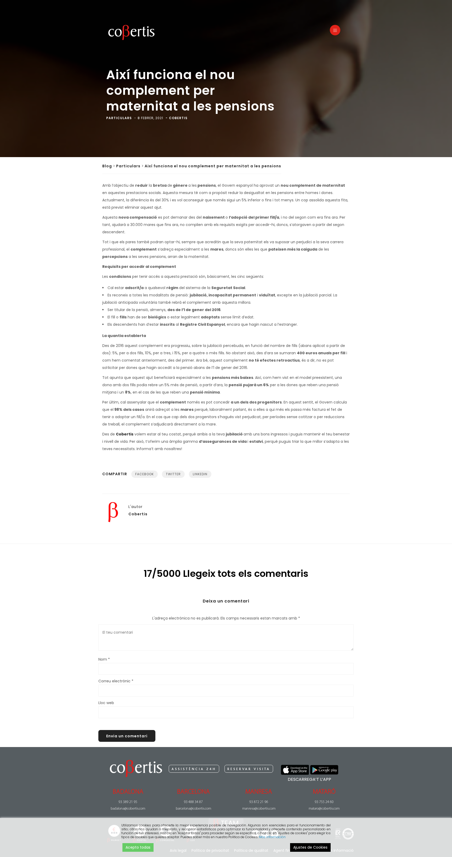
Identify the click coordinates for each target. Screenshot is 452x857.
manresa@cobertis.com (258, 809)
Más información (272, 837)
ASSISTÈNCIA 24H (194, 769)
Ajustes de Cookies (310, 847)
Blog (107, 166)
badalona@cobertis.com (128, 809)
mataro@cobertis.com (324, 809)
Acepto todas (138, 847)
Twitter (173, 474)
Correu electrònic (115, 681)
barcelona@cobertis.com (193, 809)
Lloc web (106, 702)
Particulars (128, 166)
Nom (104, 659)
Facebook (144, 474)
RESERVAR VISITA (248, 769)
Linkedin (200, 474)
